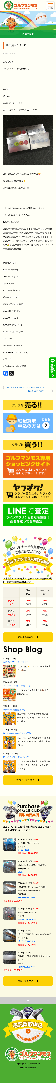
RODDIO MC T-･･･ (26, 897)
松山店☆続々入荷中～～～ (38, 391)
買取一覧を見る (26, 981)
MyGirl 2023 (23, 850)
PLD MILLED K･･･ (26, 967)
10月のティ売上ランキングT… (17, 757)
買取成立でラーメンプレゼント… (18, 662)
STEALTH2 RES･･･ (27, 919)
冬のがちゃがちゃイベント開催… (18, 733)
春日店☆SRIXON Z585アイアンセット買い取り (25, 387)
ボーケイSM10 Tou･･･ (28, 941)
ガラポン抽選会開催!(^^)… (15, 709)
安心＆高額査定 (26, 637)
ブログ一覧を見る (25, 780)
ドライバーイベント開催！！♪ (16, 686)
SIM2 (20, 872)
